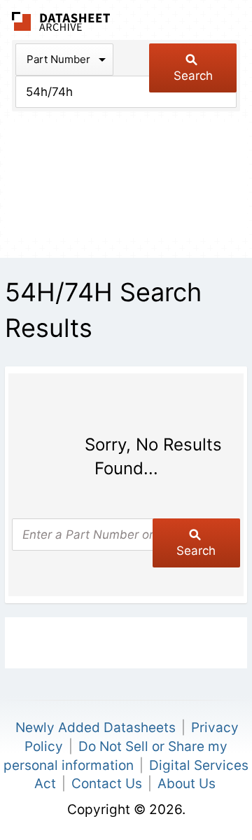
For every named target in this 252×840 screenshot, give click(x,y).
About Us (187, 784)
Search (193, 76)
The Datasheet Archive (61, 21)
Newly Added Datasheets (95, 727)
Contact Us (106, 784)
